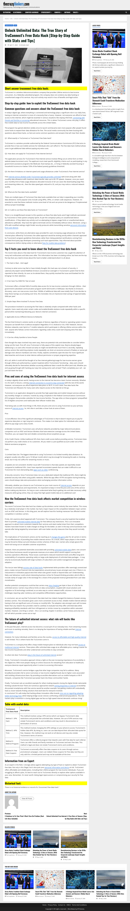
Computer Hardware (31, 12)
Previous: (24, 816)
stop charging (54, 585)
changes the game (58, 537)
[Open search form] (126, 12)
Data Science (97, 92)
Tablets (75, 12)
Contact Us (61, 905)
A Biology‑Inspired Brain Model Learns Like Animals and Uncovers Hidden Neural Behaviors (108, 131)
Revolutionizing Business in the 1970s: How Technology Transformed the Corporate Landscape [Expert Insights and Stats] (73, 853)
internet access (18, 408)
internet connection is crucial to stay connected (46, 383)
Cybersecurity (45, 12)
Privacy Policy (52, 905)
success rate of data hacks (33, 567)
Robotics (57, 12)
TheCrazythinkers (10, 855)
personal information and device (57, 767)
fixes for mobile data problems (53, 243)
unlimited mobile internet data (28, 522)
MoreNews (71, 909)
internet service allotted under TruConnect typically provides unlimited (34, 177)
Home (44, 905)
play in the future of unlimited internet (42, 655)
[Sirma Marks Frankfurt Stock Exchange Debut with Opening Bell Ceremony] (18, 839)
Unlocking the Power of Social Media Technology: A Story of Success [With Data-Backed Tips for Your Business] (45, 852)
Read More (98, 71)
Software (67, 12)
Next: (67, 816)
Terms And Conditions (79, 905)
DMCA (69, 905)
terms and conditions (44, 721)
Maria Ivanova (97, 106)
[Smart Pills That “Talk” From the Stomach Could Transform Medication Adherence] (49, 879)
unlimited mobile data (63, 550)
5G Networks (17, 12)
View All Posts (27, 798)
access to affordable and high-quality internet (69, 637)
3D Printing (7, 12)
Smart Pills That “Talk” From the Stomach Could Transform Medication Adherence (108, 84)
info (15, 25)
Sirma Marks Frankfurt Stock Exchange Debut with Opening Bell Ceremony (17, 851)
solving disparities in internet (65, 686)
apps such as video (41, 470)
